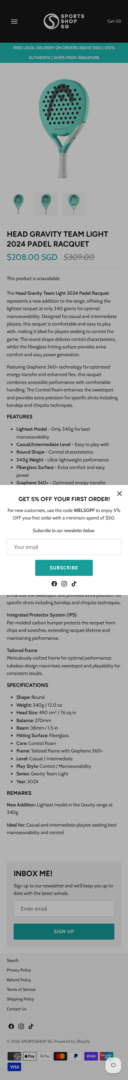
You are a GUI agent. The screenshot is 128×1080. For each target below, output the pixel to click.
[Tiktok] (74, 584)
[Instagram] (64, 584)
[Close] (119, 493)
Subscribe (64, 568)
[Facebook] (54, 584)
